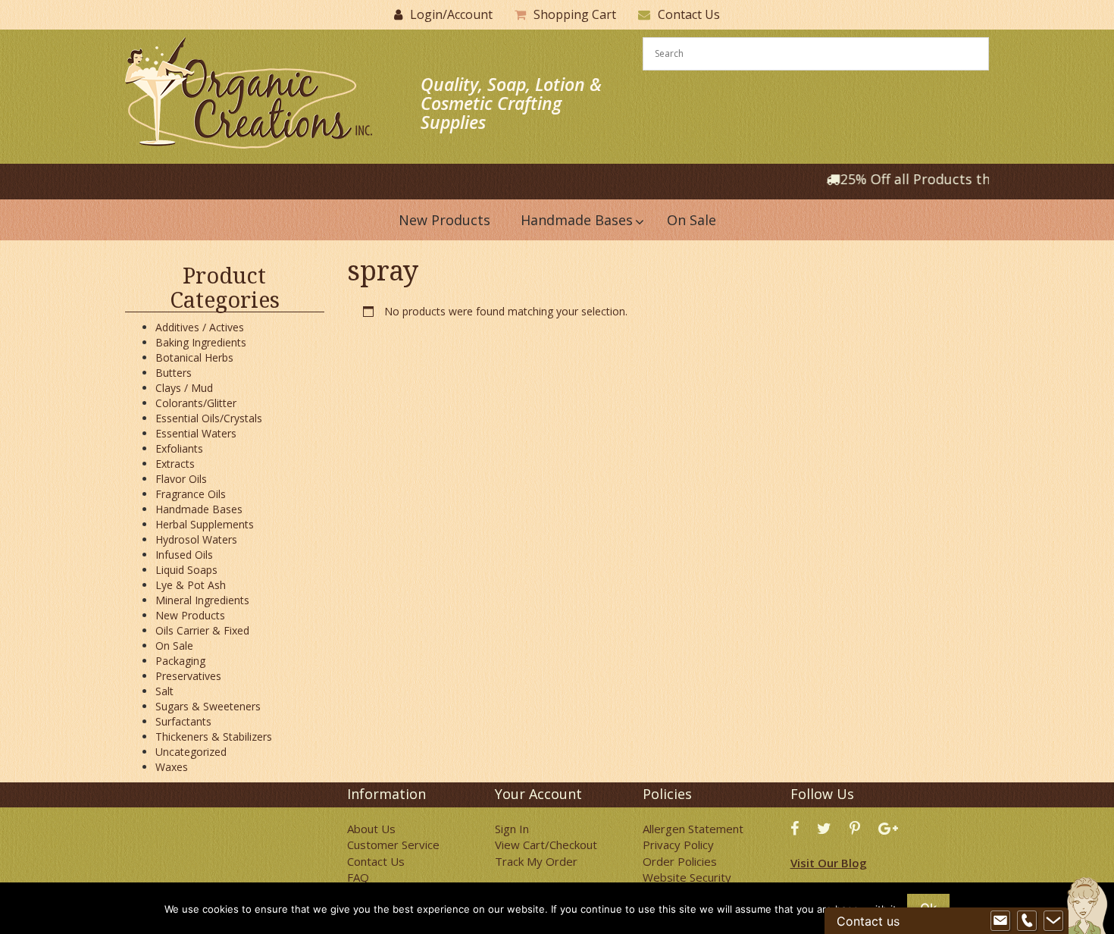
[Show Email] (1000, 921)
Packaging (180, 660)
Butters (173, 372)
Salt (164, 691)
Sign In (512, 828)
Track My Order (536, 861)
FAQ (358, 877)
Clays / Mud (184, 388)
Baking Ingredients (200, 342)
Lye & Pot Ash (190, 585)
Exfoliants (179, 448)
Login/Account (451, 14)
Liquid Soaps (186, 570)
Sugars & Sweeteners (208, 706)
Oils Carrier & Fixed (202, 630)
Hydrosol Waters (196, 539)
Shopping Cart (575, 14)
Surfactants (183, 721)
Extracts (175, 463)
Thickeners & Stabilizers (213, 736)
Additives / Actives (199, 327)
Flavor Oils (181, 479)
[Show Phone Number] (1027, 921)
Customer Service (393, 844)
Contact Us (689, 14)
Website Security (687, 877)
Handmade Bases (199, 509)
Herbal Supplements (204, 524)
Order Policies (680, 861)
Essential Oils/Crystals (208, 418)
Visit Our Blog (828, 862)
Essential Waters (195, 433)
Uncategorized (191, 751)
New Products (190, 615)
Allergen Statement (693, 828)
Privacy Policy (678, 844)
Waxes (171, 767)
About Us (371, 828)
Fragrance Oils (190, 494)
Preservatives (188, 676)
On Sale (174, 645)
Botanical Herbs (194, 357)
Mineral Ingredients (202, 600)
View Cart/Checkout (546, 844)
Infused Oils (184, 554)
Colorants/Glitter (195, 403)
